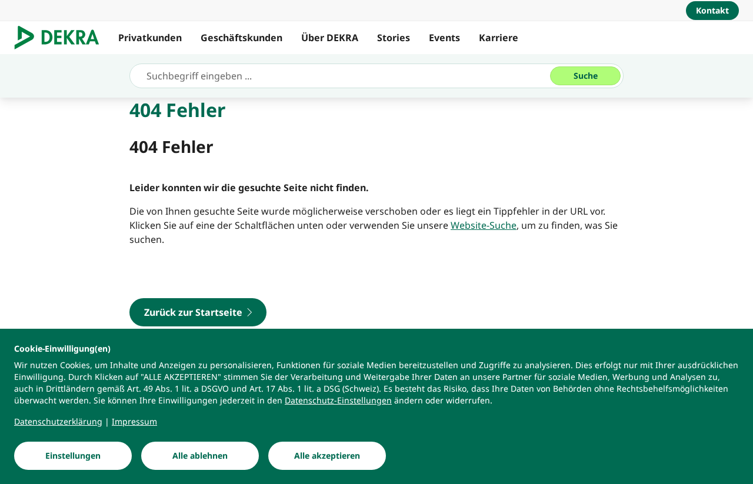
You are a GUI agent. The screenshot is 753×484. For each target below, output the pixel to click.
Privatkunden (150, 37)
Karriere (498, 37)
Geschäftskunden (241, 37)
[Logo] (61, 37)
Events (444, 37)
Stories (393, 37)
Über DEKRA (329, 37)
